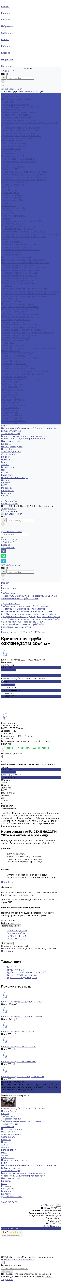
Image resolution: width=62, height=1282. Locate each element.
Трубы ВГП (7, 102)
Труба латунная (9, 394)
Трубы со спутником (11, 197)
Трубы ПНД (7, 343)
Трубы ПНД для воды (12, 345)
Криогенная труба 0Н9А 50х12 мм (18, 1061)
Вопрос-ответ (8, 467)
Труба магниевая (10, 402)
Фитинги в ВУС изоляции (14, 182)
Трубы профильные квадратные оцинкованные (25, 267)
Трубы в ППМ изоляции (13, 210)
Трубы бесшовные (11, 153)
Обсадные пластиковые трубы (17, 304)
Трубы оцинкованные (12, 242)
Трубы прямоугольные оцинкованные (20, 120)
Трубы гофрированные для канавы (19, 327)
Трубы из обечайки (11, 109)
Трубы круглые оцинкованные (17, 115)
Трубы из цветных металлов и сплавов (21, 379)
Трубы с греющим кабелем (15, 195)
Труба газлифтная (10, 148)
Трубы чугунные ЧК (11, 418)
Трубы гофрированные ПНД (16, 337)
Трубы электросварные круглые (17, 133)
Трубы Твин (7, 203)
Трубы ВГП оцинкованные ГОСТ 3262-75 (22, 107)
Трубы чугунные (9, 413)
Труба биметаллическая (13, 143)
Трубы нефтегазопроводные (16, 117)
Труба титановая (10, 410)
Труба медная (8, 397)
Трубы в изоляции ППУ (13, 185)
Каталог (5, 1113)
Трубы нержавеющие (12, 223)
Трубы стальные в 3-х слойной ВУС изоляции (24, 177)
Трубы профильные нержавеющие (19, 273)
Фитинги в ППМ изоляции (14, 216)
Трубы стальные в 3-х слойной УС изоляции (23, 179)
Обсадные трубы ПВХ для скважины (20, 306)
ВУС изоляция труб (11, 431)
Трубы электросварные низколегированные (24, 288)
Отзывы (5, 464)
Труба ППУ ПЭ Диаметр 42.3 (22, 977)
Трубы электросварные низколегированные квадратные (30, 291)
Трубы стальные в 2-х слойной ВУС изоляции (24, 172)
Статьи (4, 462)
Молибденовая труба (12, 400)
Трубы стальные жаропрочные (17, 280)
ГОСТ (4, 485)
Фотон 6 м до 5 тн (16, 933)
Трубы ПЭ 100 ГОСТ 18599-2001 (17, 353)
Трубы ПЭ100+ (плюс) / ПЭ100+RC (19, 356)
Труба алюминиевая (11, 384)
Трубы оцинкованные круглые (17, 247)
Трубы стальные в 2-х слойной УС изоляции (23, 174)
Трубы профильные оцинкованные (19, 275)
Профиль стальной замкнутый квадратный (23, 260)
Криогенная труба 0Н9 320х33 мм (18, 1046)
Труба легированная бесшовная (18, 159)
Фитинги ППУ (8, 205)
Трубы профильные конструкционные (21, 270)
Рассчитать (7, 943)
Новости (5, 459)
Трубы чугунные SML (12, 415)
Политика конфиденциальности (17, 1259)
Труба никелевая (10, 407)
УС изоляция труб (10, 433)
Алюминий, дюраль (11, 381)
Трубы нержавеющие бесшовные (18, 161)
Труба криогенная (10, 151)
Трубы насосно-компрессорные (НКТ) (21, 221)
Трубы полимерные (11, 301)
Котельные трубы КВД (13, 156)
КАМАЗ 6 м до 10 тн (17, 936)
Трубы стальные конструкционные (19, 283)
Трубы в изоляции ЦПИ (13, 208)
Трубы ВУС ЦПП (10, 169)
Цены (4, 469)
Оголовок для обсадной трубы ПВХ (19, 309)
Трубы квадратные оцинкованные (19, 112)
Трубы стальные (9, 96)
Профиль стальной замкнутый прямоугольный (25, 262)
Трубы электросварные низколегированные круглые (28, 293)
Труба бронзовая (10, 392)
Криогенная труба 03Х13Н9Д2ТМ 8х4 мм (22, 1076)
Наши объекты (9, 449)
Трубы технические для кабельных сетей (22, 374)
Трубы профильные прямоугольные (19, 278)
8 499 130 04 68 (9, 539)
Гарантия (6, 493)
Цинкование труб (10, 441)
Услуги (4, 1163)
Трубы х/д (6, 286)
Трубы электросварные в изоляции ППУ (22, 128)
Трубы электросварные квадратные (19, 130)
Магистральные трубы (12, 140)
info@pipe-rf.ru (8, 71)
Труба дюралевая (10, 387)
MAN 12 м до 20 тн (16, 938)
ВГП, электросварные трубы (16, 99)
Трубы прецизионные (12, 252)
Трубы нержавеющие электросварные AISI (23, 231)
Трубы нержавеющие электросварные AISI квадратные (30, 234)
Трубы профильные (11, 254)
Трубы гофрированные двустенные (19, 324)
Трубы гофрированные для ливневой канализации (27, 332)
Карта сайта (7, 475)
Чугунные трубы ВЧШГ (13, 420)
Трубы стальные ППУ (12, 200)
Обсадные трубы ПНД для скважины (20, 314)
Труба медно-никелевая (14, 405)
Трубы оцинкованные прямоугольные (20, 249)
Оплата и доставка (11, 451)
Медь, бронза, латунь (12, 389)
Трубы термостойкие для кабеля (18, 368)
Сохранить (7, 1271)
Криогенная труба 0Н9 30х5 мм (17, 1031)
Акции (4, 472)
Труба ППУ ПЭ (9, 190)
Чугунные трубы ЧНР (12, 423)
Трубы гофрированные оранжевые (19, 335)
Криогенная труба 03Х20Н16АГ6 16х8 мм (22, 1016)
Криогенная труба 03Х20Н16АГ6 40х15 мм (22, 1001)
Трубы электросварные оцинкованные (21, 135)
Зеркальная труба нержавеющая (18, 226)
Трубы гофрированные (13, 322)
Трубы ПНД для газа (12, 361)
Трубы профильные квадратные (17, 265)
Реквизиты (6, 488)
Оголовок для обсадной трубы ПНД (20, 317)
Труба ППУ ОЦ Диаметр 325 (21, 975)
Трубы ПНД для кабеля (13, 363)
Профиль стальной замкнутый (16, 257)
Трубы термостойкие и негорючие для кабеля (25, 371)
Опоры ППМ (7, 213)
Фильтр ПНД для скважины (15, 319)
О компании (7, 1126)
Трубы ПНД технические (14, 376)
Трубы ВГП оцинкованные (15, 104)
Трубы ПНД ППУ (10, 192)
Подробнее (7, 882)
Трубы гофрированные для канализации (22, 330)
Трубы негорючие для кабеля (16, 366)
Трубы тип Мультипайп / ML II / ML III (20, 358)
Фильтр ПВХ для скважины (15, 311)
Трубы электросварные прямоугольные (21, 138)
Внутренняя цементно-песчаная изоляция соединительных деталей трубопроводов (23, 437)
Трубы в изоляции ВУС (13, 166)
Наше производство (11, 446)
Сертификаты (8, 454)
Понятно (39, 1277)
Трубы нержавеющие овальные (17, 229)
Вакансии (6, 457)
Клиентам (6, 1181)
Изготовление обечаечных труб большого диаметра (28, 428)
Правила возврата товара (14, 477)
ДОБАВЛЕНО (8, 670)
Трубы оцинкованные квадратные (19, 244)
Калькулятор (7, 490)
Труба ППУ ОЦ (9, 187)
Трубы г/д (6, 218)
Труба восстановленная (13, 146)
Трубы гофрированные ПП (15, 340)
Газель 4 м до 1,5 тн (11, 926)
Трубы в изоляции (10, 164)
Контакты (6, 1194)
